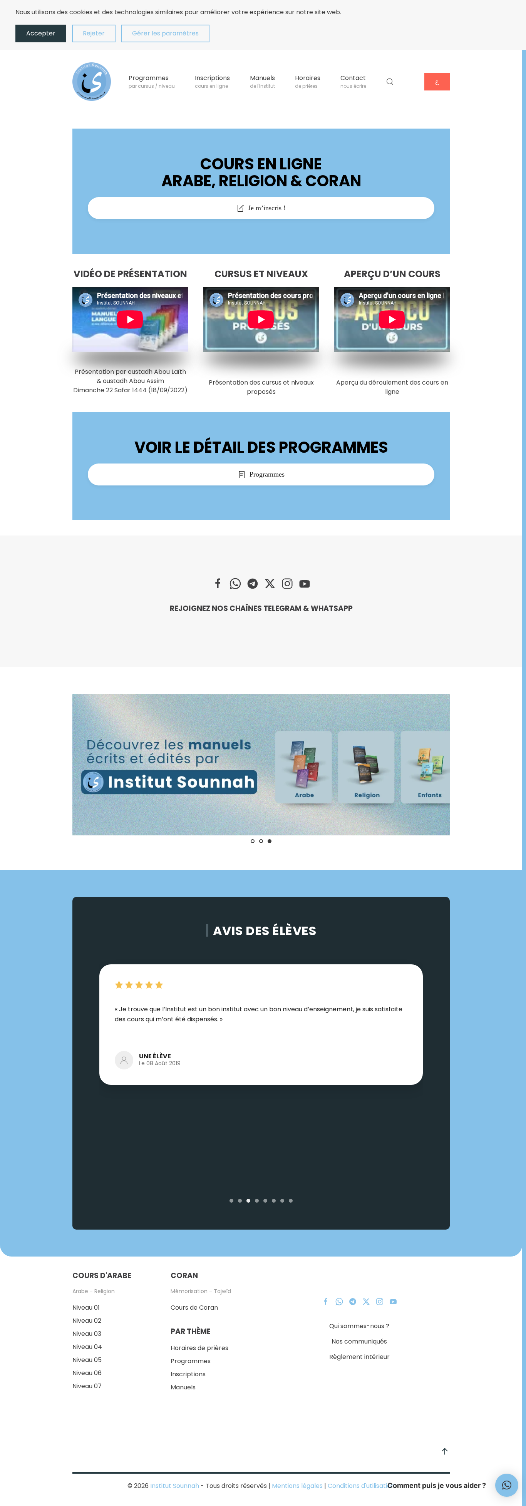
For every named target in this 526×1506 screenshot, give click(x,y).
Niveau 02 (86, 1320)
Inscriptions (188, 1374)
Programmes (267, 474)
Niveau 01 (86, 1307)
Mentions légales (297, 1485)
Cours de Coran (194, 1307)
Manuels (183, 1387)
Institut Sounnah (175, 1485)
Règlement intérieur (359, 1356)
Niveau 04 (87, 1346)
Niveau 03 (86, 1333)
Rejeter (94, 33)
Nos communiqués (359, 1341)
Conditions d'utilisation (360, 1485)
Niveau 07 (87, 1386)
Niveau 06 (87, 1373)
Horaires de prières (199, 1348)
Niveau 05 (87, 1359)
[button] (390, 81)
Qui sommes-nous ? (359, 1326)
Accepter (40, 33)
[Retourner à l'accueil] (91, 81)
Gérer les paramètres (165, 33)
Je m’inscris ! (267, 208)
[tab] (253, 841)
